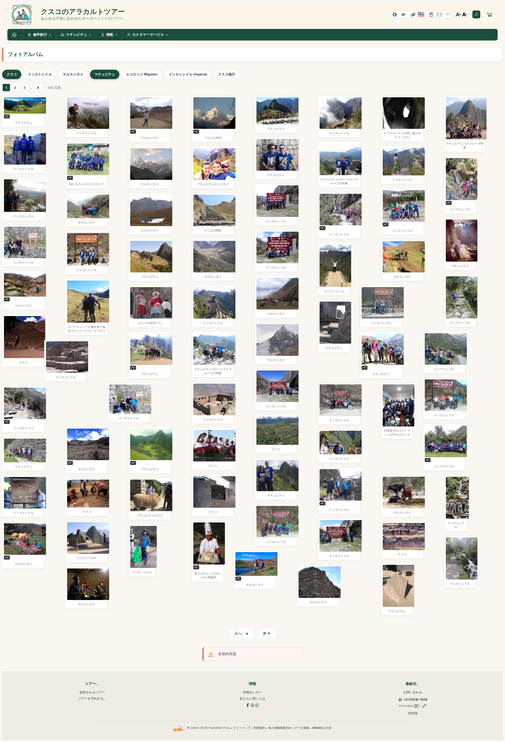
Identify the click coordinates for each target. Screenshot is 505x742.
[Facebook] (247, 705)
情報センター (252, 692)
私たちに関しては (252, 698)
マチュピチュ (104, 74)
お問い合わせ (412, 692)
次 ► (267, 633)
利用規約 (259, 728)
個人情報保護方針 (279, 728)
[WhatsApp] (257, 705)
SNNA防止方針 (322, 728)
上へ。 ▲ (241, 633)
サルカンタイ (73, 74)
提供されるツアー (92, 692)
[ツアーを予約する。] (489, 14)
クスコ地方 (226, 74)
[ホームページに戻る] (15, 34)
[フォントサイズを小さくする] (465, 14)
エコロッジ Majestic (142, 74)
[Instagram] (252, 705)
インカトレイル (40, 74)
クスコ (12, 74)
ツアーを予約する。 (92, 698)
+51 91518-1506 (415, 700)
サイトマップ (241, 728)
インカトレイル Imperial (188, 74)
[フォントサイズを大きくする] (458, 14)
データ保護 (302, 728)
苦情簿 (412, 713)
